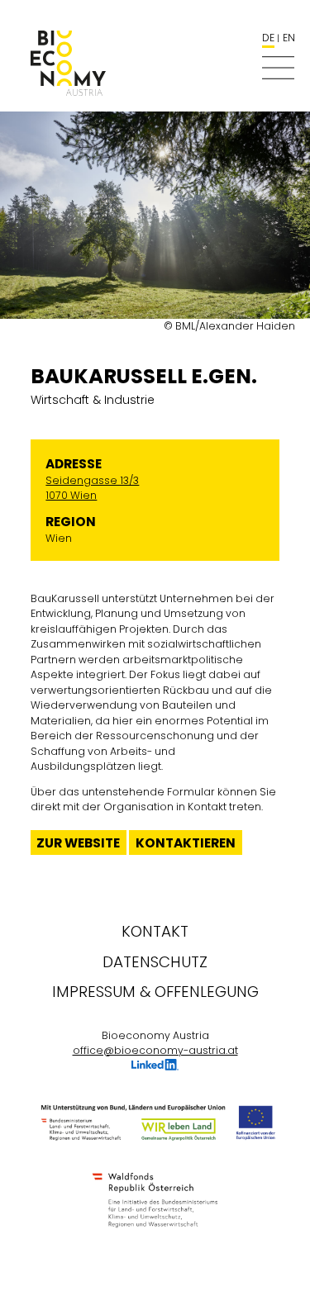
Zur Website (78, 843)
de (268, 38)
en (289, 38)
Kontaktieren (186, 843)
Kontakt (155, 931)
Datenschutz (155, 962)
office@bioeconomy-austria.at (155, 1050)
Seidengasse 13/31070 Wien (92, 487)
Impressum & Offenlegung (155, 991)
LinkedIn (155, 1066)
